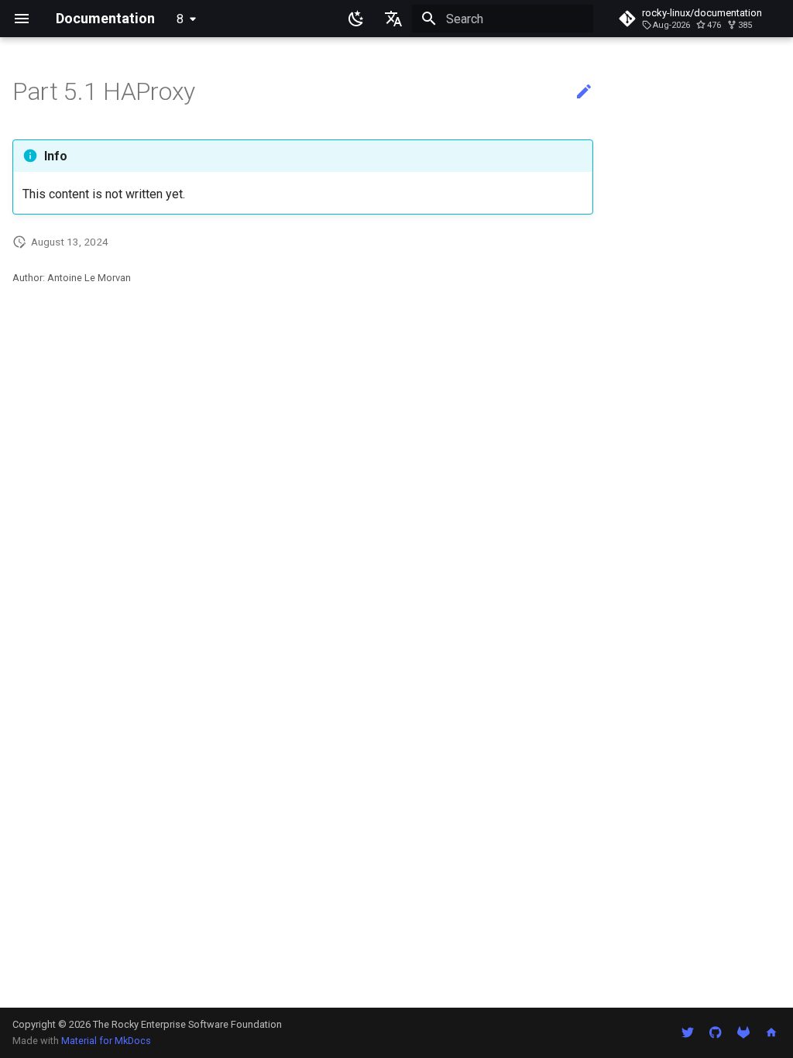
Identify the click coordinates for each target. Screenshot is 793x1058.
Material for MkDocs (106, 1040)
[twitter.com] (687, 1032)
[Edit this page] (584, 92)
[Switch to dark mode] (356, 18)
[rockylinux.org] (771, 1032)
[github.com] (715, 1032)
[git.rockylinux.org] (743, 1032)
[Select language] (393, 18)
